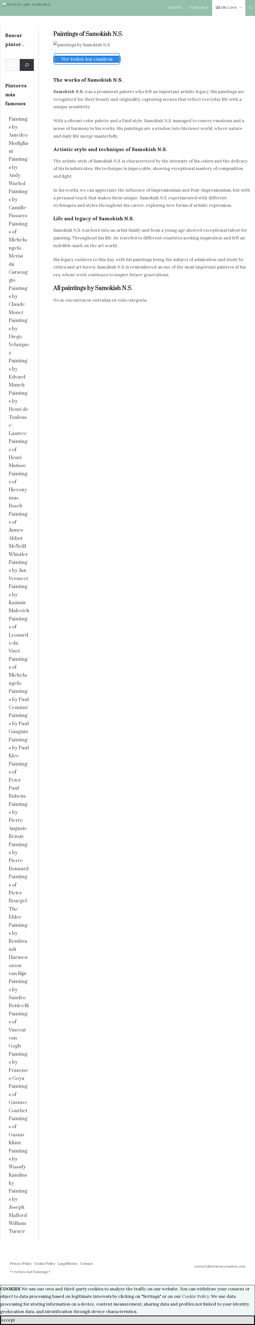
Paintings (199, 8)
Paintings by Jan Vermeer (19, 570)
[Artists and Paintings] (32, 8)
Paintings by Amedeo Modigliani (18, 135)
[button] (250, 8)
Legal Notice (68, 1264)
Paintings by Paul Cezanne (19, 699)
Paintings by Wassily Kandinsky (18, 1167)
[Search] (27, 65)
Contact (86, 1264)
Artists (174, 8)
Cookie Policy (44, 1264)
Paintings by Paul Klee (19, 748)
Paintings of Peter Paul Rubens (18, 780)
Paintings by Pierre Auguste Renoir (18, 820)
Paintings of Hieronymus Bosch (18, 490)
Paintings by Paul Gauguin (19, 724)
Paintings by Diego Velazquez (19, 337)
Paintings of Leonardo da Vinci (18, 635)
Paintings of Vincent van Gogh (18, 1030)
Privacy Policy (21, 1264)
